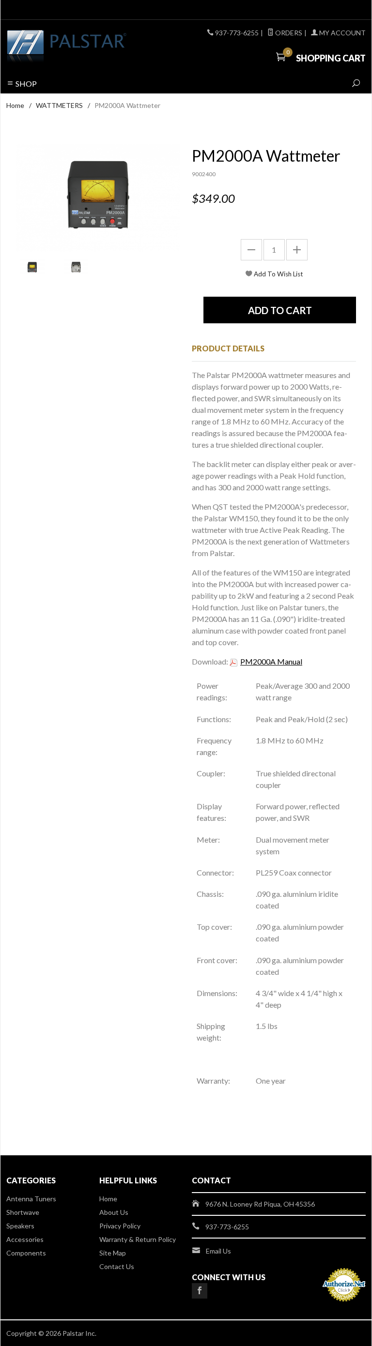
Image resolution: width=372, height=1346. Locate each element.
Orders (288, 33)
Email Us (218, 1251)
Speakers (20, 1226)
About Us (113, 1212)
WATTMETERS (59, 105)
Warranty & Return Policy (137, 1239)
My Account (342, 33)
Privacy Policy (119, 1226)
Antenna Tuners (31, 1199)
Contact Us (116, 1266)
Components (26, 1253)
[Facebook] (199, 1291)
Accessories (25, 1239)
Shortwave (22, 1212)
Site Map (112, 1253)
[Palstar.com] (74, 47)
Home (15, 105)
